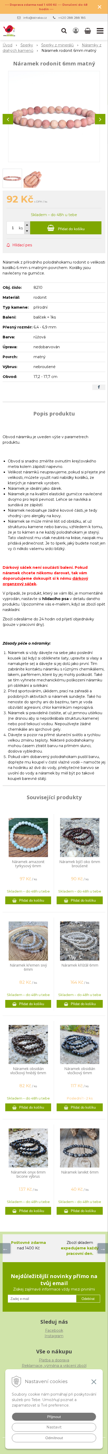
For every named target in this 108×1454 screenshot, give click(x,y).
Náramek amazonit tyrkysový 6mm (28, 863)
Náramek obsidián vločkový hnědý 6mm (28, 1070)
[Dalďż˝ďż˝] (103, 1248)
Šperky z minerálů (57, 45)
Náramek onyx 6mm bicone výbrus (28, 1174)
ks (21, 228)
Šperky (26, 45)
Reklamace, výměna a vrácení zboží (54, 1365)
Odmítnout (54, 1438)
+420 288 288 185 (71, 18)
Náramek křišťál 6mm (79, 965)
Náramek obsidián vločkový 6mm (79, 1070)
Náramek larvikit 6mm (80, 1172)
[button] (64, 31)
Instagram (54, 1336)
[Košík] (88, 31)
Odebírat (88, 1299)
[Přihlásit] (76, 31)
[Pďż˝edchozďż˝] (5, 1248)
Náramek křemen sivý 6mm (28, 967)
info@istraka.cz (35, 18)
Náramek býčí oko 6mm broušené (79, 863)
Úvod (7, 45)
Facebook (54, 1330)
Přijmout (54, 1417)
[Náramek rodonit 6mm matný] (54, 116)
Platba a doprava (54, 1360)
